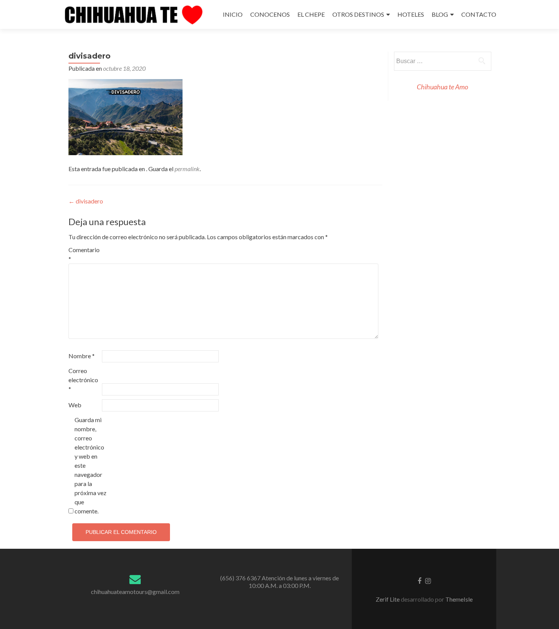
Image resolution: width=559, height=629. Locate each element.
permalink (187, 168)
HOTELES (410, 14)
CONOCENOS (270, 14)
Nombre (81, 355)
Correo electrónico (83, 379)
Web (74, 404)
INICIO (233, 14)
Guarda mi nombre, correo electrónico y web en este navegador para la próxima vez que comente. (90, 465)
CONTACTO (478, 14)
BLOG (440, 14)
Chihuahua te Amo (442, 87)
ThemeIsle (459, 599)
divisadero (85, 201)
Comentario (84, 254)
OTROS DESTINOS (358, 14)
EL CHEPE (311, 14)
